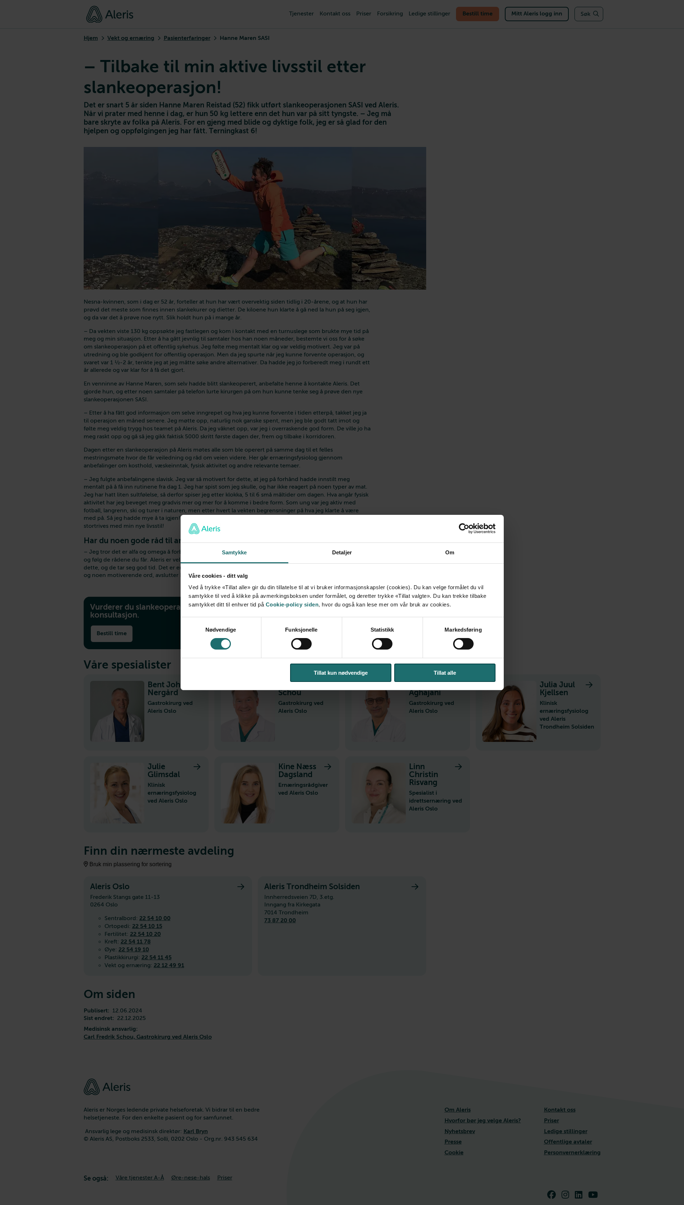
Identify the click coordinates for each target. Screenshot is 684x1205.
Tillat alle (445, 673)
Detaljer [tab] (342, 552)
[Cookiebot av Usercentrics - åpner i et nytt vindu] (464, 528)
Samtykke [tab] (234, 552)
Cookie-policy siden (292, 604)
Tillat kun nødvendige (341, 673)
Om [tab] (449, 552)
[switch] (301, 644)
